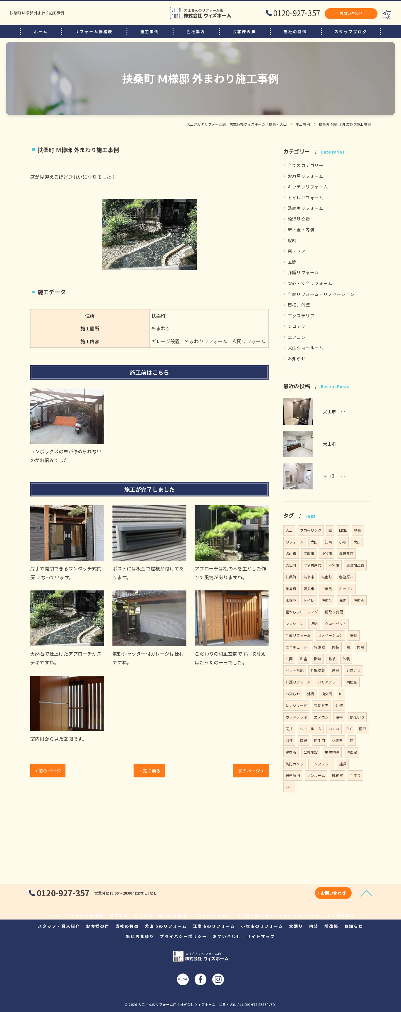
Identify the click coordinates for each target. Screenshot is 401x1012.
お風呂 (326, 588)
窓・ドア (297, 251)
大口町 (291, 565)
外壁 (339, 705)
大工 (289, 530)
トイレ (309, 600)
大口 (356, 541)
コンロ (333, 728)
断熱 (317, 658)
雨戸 (362, 728)
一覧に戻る (149, 770)
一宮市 (333, 565)
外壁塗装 (318, 670)
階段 (303, 740)
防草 (332, 658)
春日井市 (346, 553)
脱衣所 (291, 752)
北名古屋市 (312, 565)
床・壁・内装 (301, 229)
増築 (353, 635)
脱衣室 (337, 775)
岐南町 (326, 576)
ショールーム (310, 728)
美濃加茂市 (355, 565)
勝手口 (319, 740)
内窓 (360, 646)
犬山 (314, 541)
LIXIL (343, 530)
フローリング (310, 530)
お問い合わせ (351, 13)
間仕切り (357, 717)
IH (340, 693)
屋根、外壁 (299, 305)
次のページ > (251, 770)
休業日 (337, 740)
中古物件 (332, 752)
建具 (342, 763)
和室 (303, 658)
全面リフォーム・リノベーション (321, 294)
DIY (349, 728)
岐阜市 (309, 576)
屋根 (335, 670)
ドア (289, 786)
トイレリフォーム (306, 197)
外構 (310, 693)
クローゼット (335, 623)
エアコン (297, 337)
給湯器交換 (299, 219)
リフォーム (295, 541)
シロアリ (297, 326)
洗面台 (326, 600)
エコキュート (296, 646)
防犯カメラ (295, 763)
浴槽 (289, 740)
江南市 (309, 553)
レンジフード (296, 705)
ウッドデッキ (296, 717)
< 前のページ (48, 770)
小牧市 (326, 553)
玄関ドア (321, 705)
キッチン (346, 588)
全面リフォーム (298, 635)
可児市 (309, 588)
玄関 (292, 262)
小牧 (342, 541)
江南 (328, 541)
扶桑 (357, 530)
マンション (295, 623)
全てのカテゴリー (306, 165)
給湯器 (319, 646)
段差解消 (293, 775)
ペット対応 (295, 670)
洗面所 (358, 600)
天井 (289, 728)
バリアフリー (328, 681)
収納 (292, 240)
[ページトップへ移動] (366, 893)
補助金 (351, 681)
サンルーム (316, 775)
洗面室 (351, 752)
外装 (346, 658)
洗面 (342, 600)
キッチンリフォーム (308, 186)
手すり (355, 775)
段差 (339, 717)
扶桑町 (291, 576)
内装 (335, 646)
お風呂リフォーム (306, 176)
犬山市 (291, 553)
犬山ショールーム (306, 347)
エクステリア (301, 315)
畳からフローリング (302, 611)
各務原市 (346, 576)
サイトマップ (261, 936)
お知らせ (297, 358)
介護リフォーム (303, 272)
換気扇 (326, 693)
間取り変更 (334, 611)
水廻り (291, 600)
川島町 (291, 588)
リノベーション (330, 635)
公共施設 (311, 752)
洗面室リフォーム (306, 208)
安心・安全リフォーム (310, 283)
